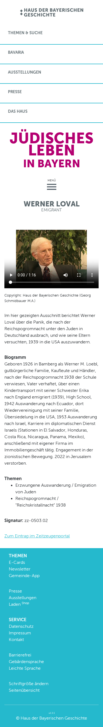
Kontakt (16, 639)
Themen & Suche (25, 32)
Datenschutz (21, 626)
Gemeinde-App (24, 575)
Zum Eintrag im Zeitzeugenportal (37, 536)
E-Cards (17, 562)
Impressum (20, 633)
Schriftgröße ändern (28, 683)
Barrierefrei (20, 655)
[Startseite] (51, 12)
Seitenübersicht (24, 690)
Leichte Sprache (25, 668)
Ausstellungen (24, 72)
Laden (19, 604)
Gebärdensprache (26, 661)
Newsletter (19, 569)
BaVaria (16, 52)
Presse (15, 91)
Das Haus (17, 111)
